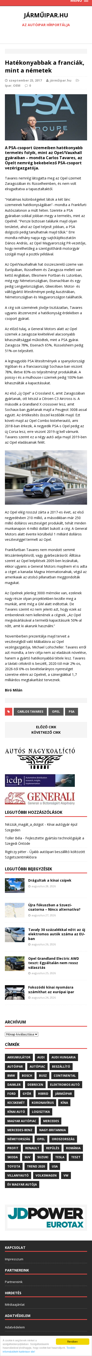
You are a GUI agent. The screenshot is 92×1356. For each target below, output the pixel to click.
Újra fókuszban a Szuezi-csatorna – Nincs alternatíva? (54, 907)
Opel (56, 711)
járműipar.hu (60, 80)
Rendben (72, 1341)
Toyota (13, 1166)
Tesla (59, 1157)
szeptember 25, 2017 (25, 80)
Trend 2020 (36, 1166)
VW (66, 1175)
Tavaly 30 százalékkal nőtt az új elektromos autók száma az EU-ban (56, 934)
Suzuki (42, 1157)
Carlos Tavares (30, 711)
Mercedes (51, 1121)
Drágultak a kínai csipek (49, 880)
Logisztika (41, 1112)
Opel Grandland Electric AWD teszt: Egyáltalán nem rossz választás (53, 963)
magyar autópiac (21, 1121)
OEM (16, 85)
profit (12, 1148)
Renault (32, 1148)
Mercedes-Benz (19, 1130)
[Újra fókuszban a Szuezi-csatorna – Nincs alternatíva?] (15, 914)
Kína (64, 1103)
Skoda (12, 1157)
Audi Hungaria (64, 1057)
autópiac (37, 1066)
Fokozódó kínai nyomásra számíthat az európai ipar (51, 989)
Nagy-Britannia (52, 1130)
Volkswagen (46, 1175)
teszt (75, 1157)
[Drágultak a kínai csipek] (15, 890)
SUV (27, 1157)
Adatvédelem (15, 1327)
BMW (11, 1076)
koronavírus (43, 1103)
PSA (71, 711)
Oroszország (63, 1139)
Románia (73, 1148)
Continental (65, 1076)
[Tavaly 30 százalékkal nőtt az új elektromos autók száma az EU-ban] (15, 939)
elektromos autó (65, 1085)
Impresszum (14, 1259)
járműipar (63, 1094)
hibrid (43, 1094)
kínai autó (16, 1112)
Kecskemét (16, 1103)
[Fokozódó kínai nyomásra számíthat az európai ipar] (15, 997)
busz (43, 1076)
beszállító (61, 1066)
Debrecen (35, 1085)
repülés (52, 1148)
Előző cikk (46, 727)
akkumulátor (18, 1057)
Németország (18, 1139)
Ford (11, 1094)
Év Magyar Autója (22, 1184)
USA (55, 1166)
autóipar (15, 1066)
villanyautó (18, 1175)
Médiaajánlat (15, 1304)
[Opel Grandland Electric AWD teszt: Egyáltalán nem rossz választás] (15, 968)
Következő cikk (46, 732)
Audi (41, 1057)
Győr (27, 1094)
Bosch (27, 1076)
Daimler (14, 1085)
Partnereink (14, 1282)
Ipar (8, 85)
